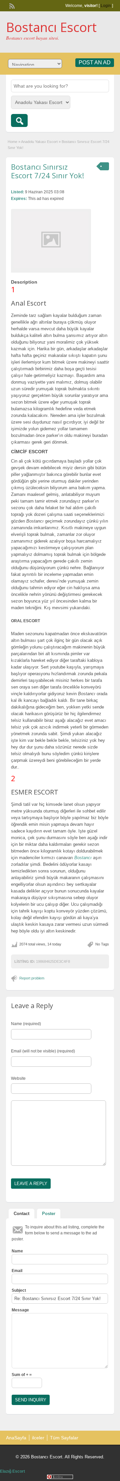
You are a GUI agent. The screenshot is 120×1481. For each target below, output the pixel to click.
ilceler (38, 1437)
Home (12, 142)
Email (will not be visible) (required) (43, 1051)
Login (106, 5)
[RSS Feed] (11, 5)
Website (18, 1078)
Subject (19, 1290)
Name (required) (26, 1023)
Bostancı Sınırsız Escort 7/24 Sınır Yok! (47, 171)
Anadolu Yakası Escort (39, 142)
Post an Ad (95, 62)
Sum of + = (22, 1374)
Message (20, 1310)
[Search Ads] (19, 120)
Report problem (31, 978)
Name (17, 1251)
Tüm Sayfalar (64, 1437)
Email (17, 1270)
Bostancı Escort (51, 27)
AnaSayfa (16, 1437)
